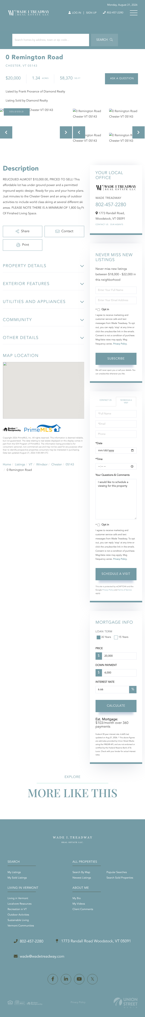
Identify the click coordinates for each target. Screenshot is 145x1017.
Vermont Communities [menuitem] (21, 926)
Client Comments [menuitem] (82, 909)
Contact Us (102, 225)
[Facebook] (53, 979)
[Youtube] (79, 979)
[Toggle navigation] (133, 12)
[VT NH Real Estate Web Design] (125, 1003)
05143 (70, 464)
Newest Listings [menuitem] (81, 878)
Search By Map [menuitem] (81, 872)
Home (7, 464)
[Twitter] (92, 979)
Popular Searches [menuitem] (116, 872)
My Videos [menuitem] (78, 904)
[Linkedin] (66, 979)
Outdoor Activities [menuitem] (18, 915)
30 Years (106, 637)
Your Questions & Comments (113, 475)
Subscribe (116, 358)
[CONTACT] (121, 78)
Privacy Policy (120, 344)
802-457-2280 (114, 13)
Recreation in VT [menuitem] (17, 909)
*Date (99, 443)
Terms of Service (125, 590)
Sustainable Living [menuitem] (18, 920)
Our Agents (116, 225)
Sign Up (91, 13)
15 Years (123, 637)
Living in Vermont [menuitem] (18, 898)
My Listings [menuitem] (14, 872)
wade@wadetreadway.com (42, 957)
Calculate (116, 705)
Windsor (42, 464)
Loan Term (104, 631)
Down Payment (106, 665)
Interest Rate (105, 682)
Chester (56, 464)
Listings (20, 464)
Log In (76, 13)
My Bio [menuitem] (76, 898)
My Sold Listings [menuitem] (17, 878)
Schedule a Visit (126, 401)
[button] (104, 40)
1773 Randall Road (95, 941)
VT (30, 464)
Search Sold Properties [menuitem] (119, 878)
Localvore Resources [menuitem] (20, 904)
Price (99, 648)
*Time (99, 459)
